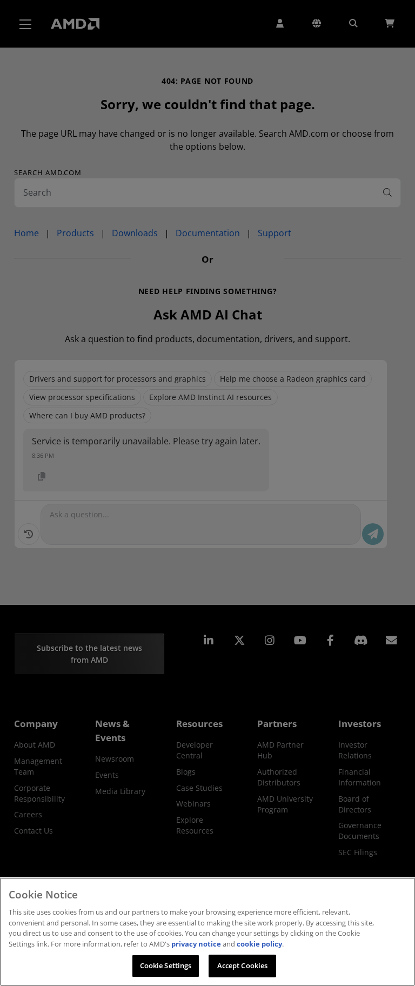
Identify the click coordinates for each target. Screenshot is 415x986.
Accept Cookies (242, 965)
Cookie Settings (166, 965)
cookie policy (259, 944)
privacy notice (196, 944)
